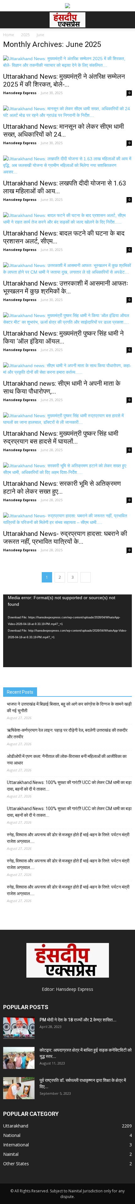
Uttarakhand (15, 1126)
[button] (126, 19)
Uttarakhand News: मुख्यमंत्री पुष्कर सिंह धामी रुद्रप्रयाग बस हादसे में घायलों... (60, 437)
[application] (67, 630)
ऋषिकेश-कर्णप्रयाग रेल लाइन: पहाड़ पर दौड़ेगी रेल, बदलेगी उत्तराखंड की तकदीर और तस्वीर (67, 733)
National (11, 1135)
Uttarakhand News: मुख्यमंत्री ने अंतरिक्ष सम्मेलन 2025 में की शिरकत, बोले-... (64, 80)
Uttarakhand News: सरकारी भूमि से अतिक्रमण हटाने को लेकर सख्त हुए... (62, 487)
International (16, 1145)
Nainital (11, 1154)
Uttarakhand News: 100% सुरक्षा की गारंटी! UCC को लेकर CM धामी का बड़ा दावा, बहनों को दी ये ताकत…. (69, 786)
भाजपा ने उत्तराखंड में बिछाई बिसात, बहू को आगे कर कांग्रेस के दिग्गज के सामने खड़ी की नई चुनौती (69, 707)
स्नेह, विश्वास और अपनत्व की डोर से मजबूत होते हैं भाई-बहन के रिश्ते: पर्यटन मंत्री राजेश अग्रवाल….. (68, 838)
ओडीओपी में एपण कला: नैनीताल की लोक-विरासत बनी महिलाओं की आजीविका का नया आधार (67, 759)
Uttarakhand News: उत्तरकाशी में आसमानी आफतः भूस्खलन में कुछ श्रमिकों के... (65, 287)
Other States (16, 1164)
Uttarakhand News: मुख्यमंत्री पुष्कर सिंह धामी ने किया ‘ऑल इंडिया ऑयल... (63, 337)
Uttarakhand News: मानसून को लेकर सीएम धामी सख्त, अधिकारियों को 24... (63, 130)
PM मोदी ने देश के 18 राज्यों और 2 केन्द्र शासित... (78, 1019)
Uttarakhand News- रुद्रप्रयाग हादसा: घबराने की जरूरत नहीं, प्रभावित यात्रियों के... (65, 537)
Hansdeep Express (19, 92)
